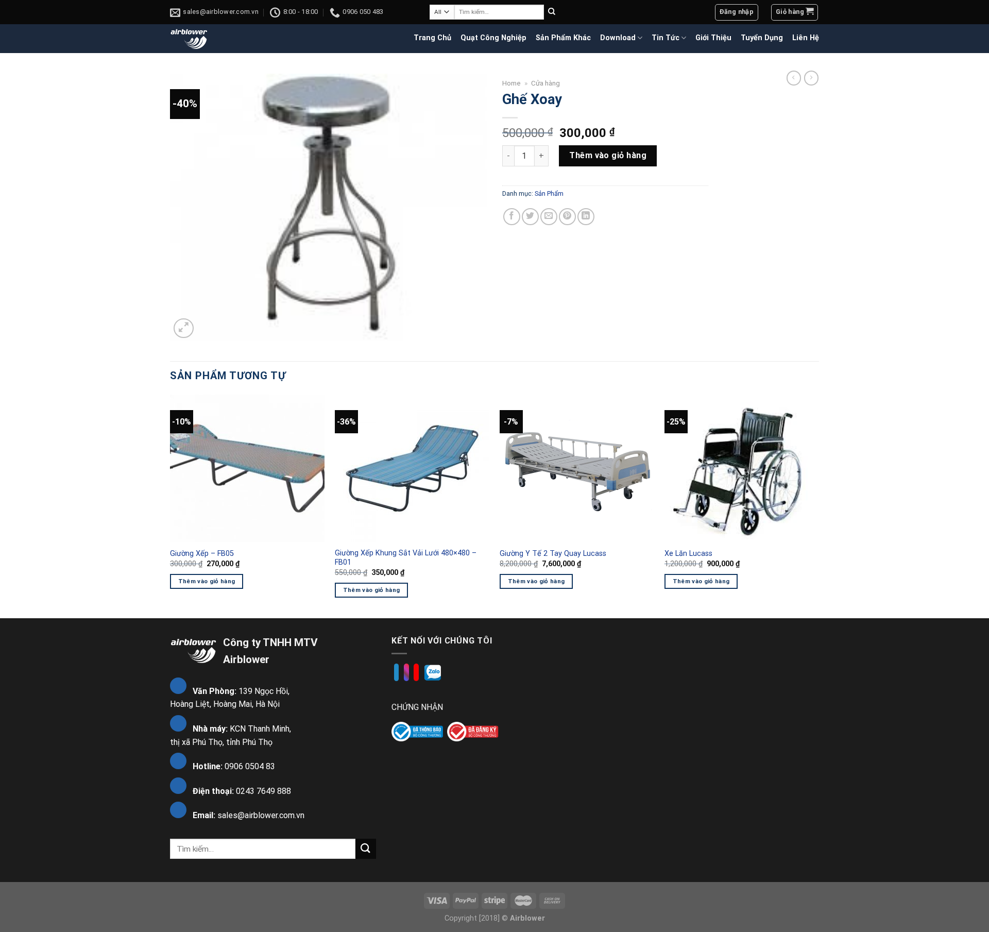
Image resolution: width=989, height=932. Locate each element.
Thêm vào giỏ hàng (607, 155)
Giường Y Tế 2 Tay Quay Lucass (553, 553)
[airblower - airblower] (189, 38)
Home (511, 83)
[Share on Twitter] (530, 216)
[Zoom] (184, 328)
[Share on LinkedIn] (585, 216)
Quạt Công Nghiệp (493, 37)
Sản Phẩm (549, 193)
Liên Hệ (805, 37)
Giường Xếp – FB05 (202, 553)
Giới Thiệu (713, 37)
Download (618, 37)
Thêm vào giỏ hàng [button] (206, 581)
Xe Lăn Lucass (688, 553)
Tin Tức (665, 37)
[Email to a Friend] (548, 216)
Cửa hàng (545, 83)
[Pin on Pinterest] (567, 216)
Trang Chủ (432, 37)
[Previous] (170, 505)
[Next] (818, 505)
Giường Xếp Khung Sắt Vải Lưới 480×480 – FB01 (405, 558)
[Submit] (551, 12)
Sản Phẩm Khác (563, 37)
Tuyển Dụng (762, 37)
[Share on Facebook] (511, 216)
